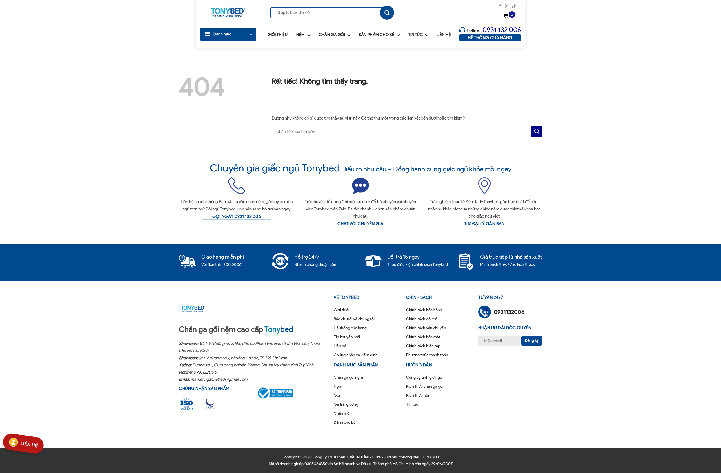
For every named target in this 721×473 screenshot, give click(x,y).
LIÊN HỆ (29, 443)
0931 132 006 (501, 30)
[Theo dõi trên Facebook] (500, 6)
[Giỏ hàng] (506, 16)
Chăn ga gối (332, 34)
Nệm (300, 34)
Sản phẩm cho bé (376, 34)
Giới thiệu (278, 34)
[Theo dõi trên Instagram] (507, 6)
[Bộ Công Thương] (279, 393)
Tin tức (415, 34)
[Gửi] (387, 13)
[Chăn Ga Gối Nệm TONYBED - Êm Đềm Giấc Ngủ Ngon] (228, 12)
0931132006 (204, 372)
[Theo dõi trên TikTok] (514, 6)
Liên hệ (444, 34)
